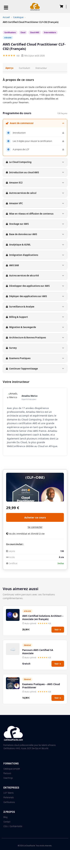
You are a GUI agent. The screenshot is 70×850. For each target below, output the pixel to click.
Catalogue (18, 17)
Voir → (58, 629)
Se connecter (35, 527)
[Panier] (61, 6)
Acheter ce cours (35, 517)
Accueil (6, 17)
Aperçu (9, 67)
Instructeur (41, 67)
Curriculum (24, 67)
